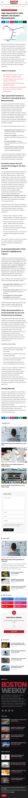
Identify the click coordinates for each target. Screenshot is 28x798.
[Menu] (2, 2)
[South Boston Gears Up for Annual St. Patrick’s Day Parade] (5, 660)
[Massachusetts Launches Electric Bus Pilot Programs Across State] (5, 765)
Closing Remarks (7, 91)
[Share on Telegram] (16, 22)
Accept (4, 795)
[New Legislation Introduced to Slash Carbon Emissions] (5, 668)
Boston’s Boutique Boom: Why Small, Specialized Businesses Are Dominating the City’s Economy (18, 644)
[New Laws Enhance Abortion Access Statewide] (5, 574)
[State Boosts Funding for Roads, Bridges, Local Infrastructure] (5, 729)
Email (14, 625)
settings (12, 792)
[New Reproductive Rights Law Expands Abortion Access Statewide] (5, 757)
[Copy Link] (25, 22)
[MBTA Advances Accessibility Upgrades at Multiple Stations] (14, 455)
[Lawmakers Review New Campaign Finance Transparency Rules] (5, 588)
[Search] (26, 2)
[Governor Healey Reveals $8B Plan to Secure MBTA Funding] (14, 476)
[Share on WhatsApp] (20, 22)
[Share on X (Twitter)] (8, 22)
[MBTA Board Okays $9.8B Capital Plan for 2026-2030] (14, 434)
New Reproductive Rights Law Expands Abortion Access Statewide (17, 756)
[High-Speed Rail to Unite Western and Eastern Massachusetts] (14, 33)
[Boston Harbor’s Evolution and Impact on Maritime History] (5, 737)
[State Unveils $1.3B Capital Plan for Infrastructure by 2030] (5, 744)
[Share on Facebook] (3, 22)
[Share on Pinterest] (12, 22)
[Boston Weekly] (14, 2)
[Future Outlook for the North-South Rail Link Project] (5, 721)
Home (2, 6)
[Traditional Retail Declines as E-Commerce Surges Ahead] (5, 780)
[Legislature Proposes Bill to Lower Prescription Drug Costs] (5, 772)
